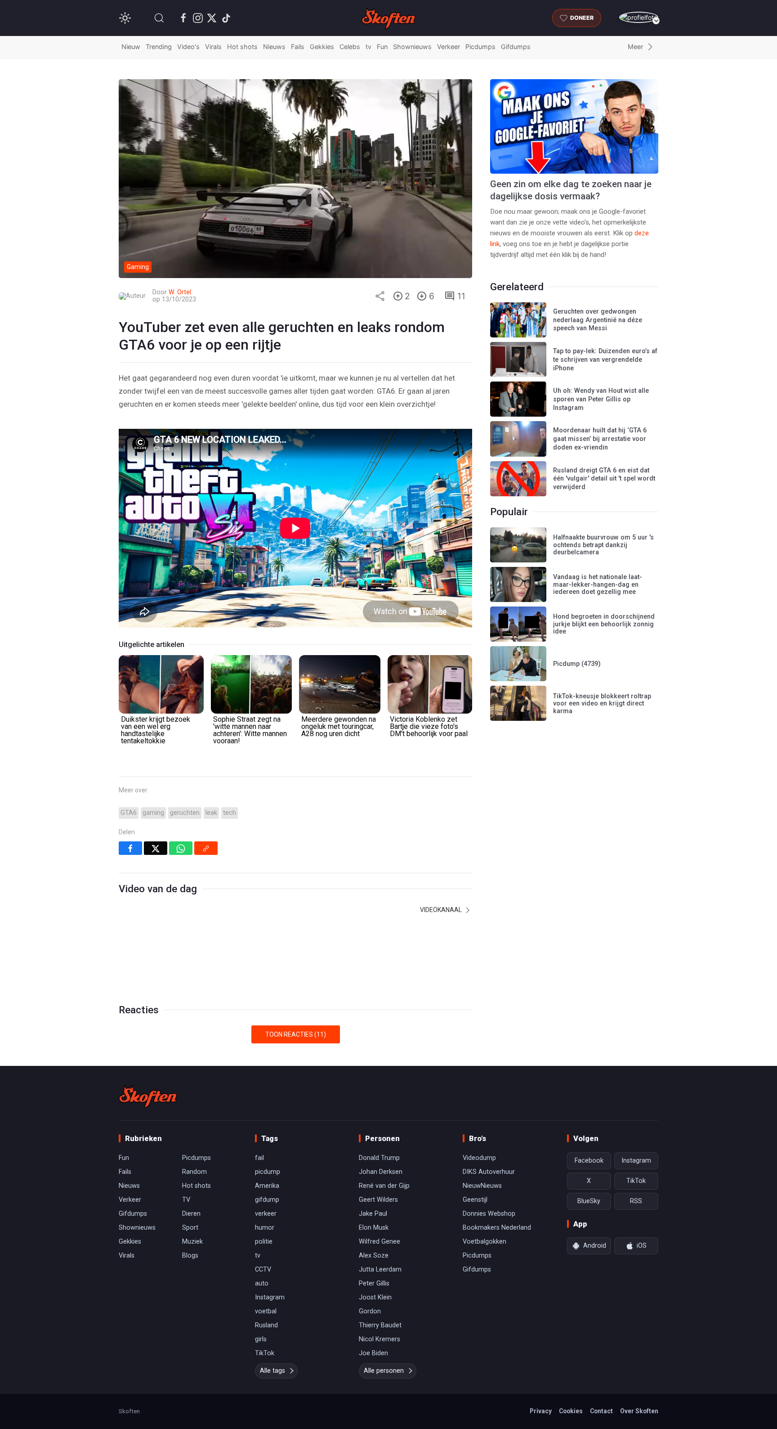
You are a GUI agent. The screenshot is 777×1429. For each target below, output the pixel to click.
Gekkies (322, 46)
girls (261, 1339)
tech (229, 813)
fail (259, 1158)
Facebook (589, 1160)
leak (211, 813)
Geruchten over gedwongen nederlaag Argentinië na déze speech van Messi (597, 320)
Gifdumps (516, 46)
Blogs (190, 1255)
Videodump (479, 1158)
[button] (159, 18)
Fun (382, 46)
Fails (297, 46)
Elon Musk (373, 1227)
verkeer (266, 1214)
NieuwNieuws (482, 1186)
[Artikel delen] (380, 296)
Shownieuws (412, 46)
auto (261, 1283)
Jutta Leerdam (380, 1269)
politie (263, 1241)
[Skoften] (148, 1096)
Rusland (266, 1325)
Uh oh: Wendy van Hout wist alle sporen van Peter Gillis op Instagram (601, 399)
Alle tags (272, 1371)
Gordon (370, 1311)
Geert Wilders (378, 1200)
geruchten (185, 813)
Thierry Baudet (380, 1325)
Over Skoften (639, 1411)
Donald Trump (379, 1158)
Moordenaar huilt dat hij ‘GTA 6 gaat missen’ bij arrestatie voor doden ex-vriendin (600, 439)
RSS (636, 1201)
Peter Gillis (374, 1283)
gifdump (267, 1200)
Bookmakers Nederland (497, 1227)
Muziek (192, 1241)
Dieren (191, 1214)
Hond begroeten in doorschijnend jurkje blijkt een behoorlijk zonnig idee (604, 624)
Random (194, 1172)
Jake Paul (373, 1214)
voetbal (266, 1311)
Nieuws (274, 46)
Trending (159, 46)
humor (264, 1227)
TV (186, 1200)
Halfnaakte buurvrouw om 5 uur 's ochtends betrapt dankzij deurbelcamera (603, 545)
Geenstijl (475, 1200)
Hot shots (242, 46)
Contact (601, 1411)
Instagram (270, 1297)
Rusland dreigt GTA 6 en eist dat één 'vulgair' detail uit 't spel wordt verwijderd (604, 479)
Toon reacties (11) (295, 1034)
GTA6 (129, 813)
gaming (153, 813)
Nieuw (130, 46)
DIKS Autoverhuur (489, 1172)
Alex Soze (373, 1255)
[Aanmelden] (638, 17)
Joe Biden (373, 1353)
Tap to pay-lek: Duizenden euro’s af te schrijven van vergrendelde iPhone (605, 359)
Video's (188, 46)
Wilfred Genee (379, 1241)
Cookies (571, 1411)
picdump (267, 1172)
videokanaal (441, 909)
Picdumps (480, 46)
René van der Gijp (384, 1186)
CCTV (263, 1269)
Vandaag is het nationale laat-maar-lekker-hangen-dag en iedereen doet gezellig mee (597, 584)
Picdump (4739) (577, 664)
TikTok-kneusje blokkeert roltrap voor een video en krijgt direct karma (602, 703)
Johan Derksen (380, 1172)
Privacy (541, 1411)
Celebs (349, 46)
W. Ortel (180, 292)
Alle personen (384, 1371)
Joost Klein (375, 1297)
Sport (190, 1227)
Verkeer (448, 46)
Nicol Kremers (379, 1339)
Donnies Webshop (489, 1214)
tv (368, 46)
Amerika (267, 1186)
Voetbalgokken (484, 1241)
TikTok (264, 1353)
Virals (213, 46)
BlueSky (588, 1201)
